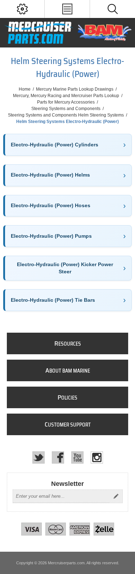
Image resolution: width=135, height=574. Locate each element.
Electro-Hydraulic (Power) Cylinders (54, 144)
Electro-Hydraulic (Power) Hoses (50, 205)
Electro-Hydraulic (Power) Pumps (51, 236)
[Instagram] (97, 457)
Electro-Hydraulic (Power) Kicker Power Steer (65, 267)
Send (115, 496)
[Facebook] (58, 457)
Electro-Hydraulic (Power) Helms (50, 175)
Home (25, 89)
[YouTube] (77, 457)
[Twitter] (38, 457)
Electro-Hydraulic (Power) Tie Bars (53, 300)
